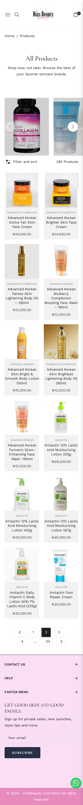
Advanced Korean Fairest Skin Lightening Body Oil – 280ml (22, 296)
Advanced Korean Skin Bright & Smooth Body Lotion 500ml (22, 376)
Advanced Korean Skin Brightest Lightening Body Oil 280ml (61, 376)
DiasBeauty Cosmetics (22, 212)
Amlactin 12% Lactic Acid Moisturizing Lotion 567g (61, 525)
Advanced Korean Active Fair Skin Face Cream (22, 222)
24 (48, 641)
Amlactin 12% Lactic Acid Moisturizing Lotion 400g (22, 525)
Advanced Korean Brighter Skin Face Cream (61, 222)
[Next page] (60, 641)
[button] (73, 127)
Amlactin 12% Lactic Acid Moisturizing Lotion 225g (61, 449)
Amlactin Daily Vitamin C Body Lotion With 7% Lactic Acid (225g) (22, 599)
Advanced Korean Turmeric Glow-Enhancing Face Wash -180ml (22, 452)
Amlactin (61, 440)
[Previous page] (20, 632)
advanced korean (61, 284)
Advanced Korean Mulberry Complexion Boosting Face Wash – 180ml (61, 298)
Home (10, 36)
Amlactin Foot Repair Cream (61, 594)
